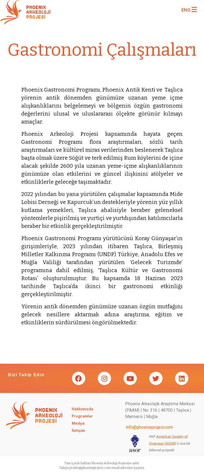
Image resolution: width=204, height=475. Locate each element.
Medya (78, 423)
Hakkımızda (82, 409)
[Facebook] (78, 378)
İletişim (78, 430)
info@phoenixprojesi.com (149, 427)
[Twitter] (155, 378)
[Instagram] (104, 378)
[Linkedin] (181, 378)
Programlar (82, 416)
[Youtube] (130, 378)
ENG (185, 10)
